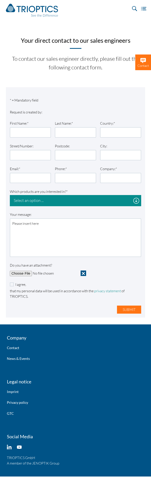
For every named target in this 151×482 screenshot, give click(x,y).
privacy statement (107, 291)
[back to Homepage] (32, 10)
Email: (14, 169)
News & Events (18, 358)
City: (103, 146)
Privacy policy (17, 402)
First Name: (18, 123)
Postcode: (62, 146)
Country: (107, 123)
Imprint (13, 391)
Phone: (60, 169)
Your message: (20, 214)
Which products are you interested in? (38, 191)
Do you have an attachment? (31, 265)
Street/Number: (21, 146)
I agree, (20, 284)
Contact (13, 348)
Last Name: (63, 123)
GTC (10, 413)
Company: (108, 169)
